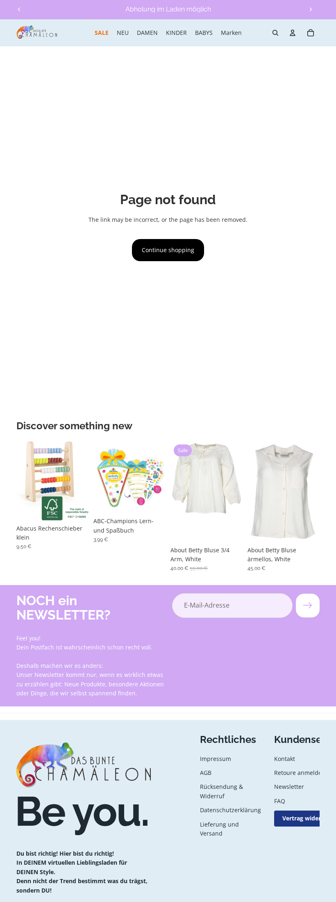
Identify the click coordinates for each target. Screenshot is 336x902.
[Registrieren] (308, 605)
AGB (205, 773)
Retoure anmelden (299, 773)
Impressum (215, 758)
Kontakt (284, 758)
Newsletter (289, 786)
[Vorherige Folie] (19, 9)
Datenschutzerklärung (230, 810)
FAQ (279, 801)
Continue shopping (168, 250)
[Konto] (293, 33)
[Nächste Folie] (311, 9)
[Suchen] (275, 33)
